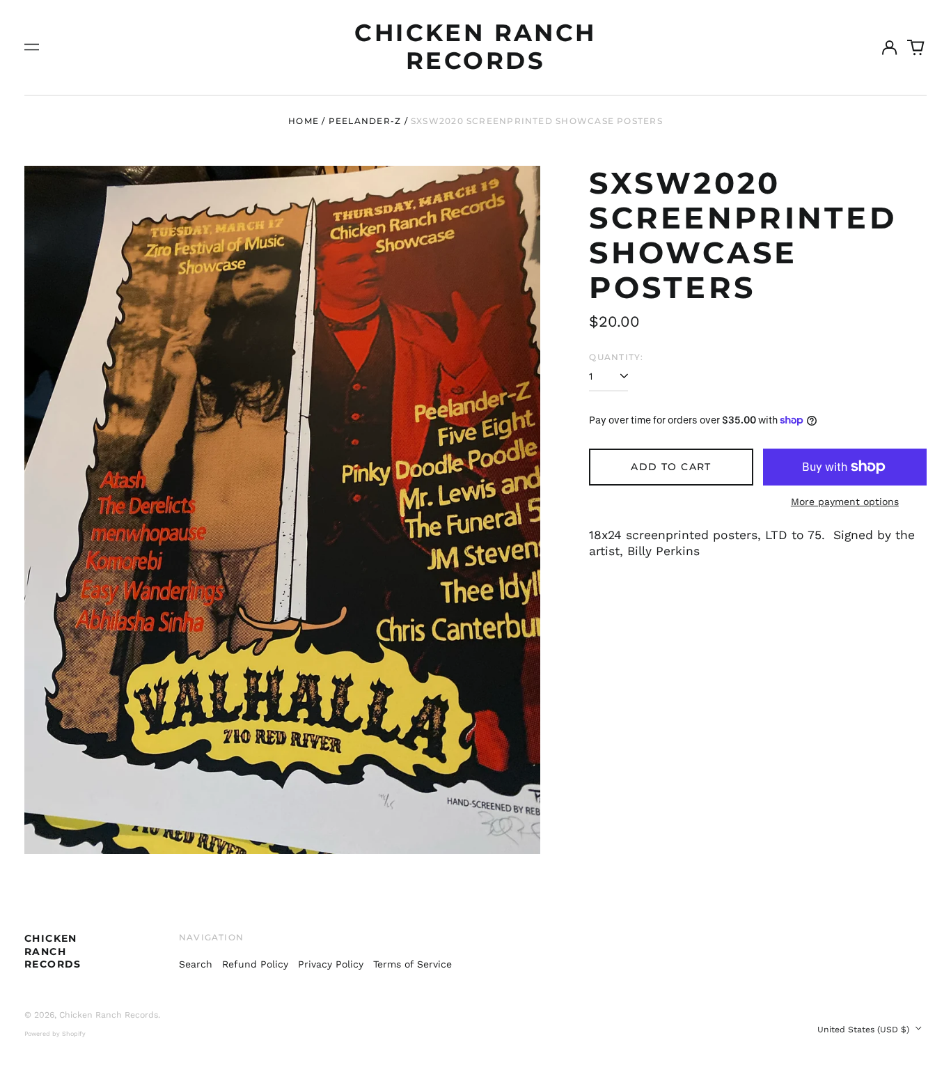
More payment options (845, 501)
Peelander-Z (365, 121)
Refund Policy (255, 964)
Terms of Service (412, 964)
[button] (916, 47)
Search (195, 964)
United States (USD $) (864, 1029)
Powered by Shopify (55, 1033)
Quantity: (616, 357)
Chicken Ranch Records (475, 46)
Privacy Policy (330, 964)
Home (303, 121)
